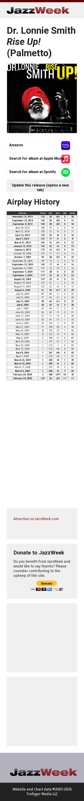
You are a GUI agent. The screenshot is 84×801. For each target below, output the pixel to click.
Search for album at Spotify (32, 172)
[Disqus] (42, 446)
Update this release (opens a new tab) (40, 187)
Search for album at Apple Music (36, 158)
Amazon (16, 145)
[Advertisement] (42, 638)
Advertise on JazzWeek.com (36, 519)
